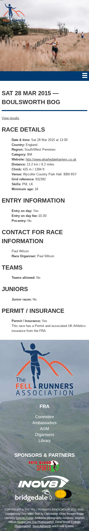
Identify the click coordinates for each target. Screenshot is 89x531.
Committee (44, 417)
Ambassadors (44, 423)
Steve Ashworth (41, 526)
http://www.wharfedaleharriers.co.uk (51, 159)
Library (45, 441)
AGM (44, 429)
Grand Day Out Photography (35, 521)
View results (10, 118)
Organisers (44, 435)
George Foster (24, 517)
